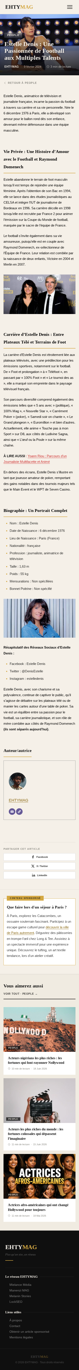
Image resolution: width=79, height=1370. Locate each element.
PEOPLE (13, 35)
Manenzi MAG (19, 1290)
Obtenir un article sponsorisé (29, 1331)
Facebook (42, 857)
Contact (14, 1326)
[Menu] (70, 7)
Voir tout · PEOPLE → (21, 993)
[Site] (19, 811)
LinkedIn (42, 875)
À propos (15, 1320)
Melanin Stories (20, 1296)
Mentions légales (21, 1337)
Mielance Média (20, 1284)
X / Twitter (42, 866)
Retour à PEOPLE (22, 82)
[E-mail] (12, 811)
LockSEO (15, 1301)
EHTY (19, 7)
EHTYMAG (18, 800)
